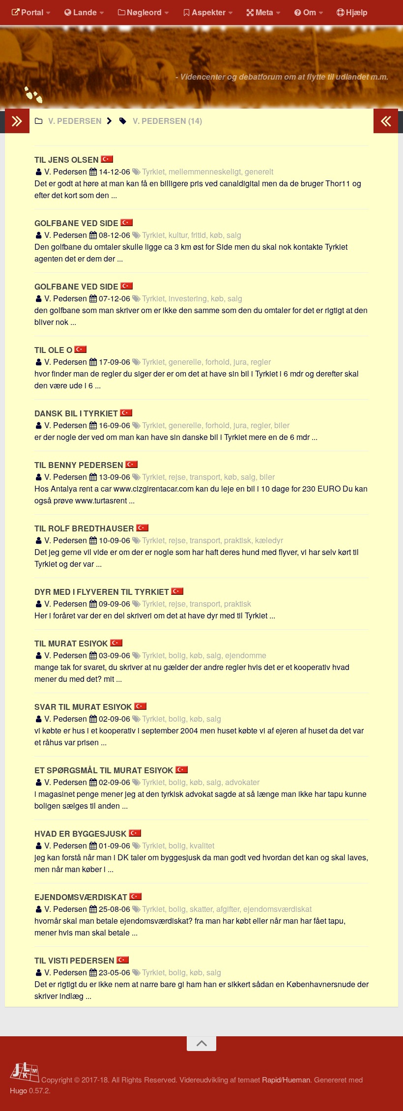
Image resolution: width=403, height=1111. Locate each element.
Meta (264, 12)
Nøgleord (144, 12)
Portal (32, 12)
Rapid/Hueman (286, 1079)
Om (309, 12)
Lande (85, 12)
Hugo (18, 1090)
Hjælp (357, 12)
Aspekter (209, 12)
